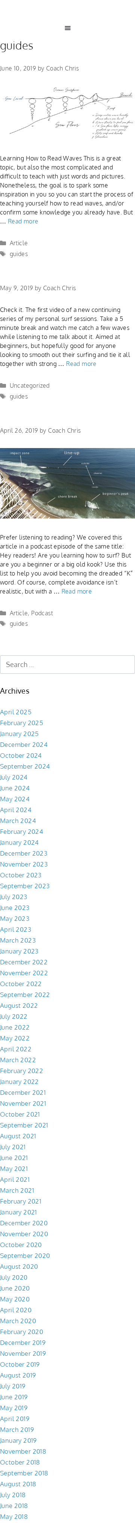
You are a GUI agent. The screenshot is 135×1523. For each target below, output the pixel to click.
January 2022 (19, 1081)
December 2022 (24, 962)
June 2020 (15, 1288)
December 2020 (24, 1223)
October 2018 (20, 1462)
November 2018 (23, 1451)
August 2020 (19, 1266)
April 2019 (14, 1419)
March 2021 (17, 1190)
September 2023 (25, 886)
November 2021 (23, 1103)
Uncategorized (30, 385)
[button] (67, 28)
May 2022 (15, 1038)
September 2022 (25, 994)
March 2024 (18, 820)
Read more (23, 221)
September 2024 (25, 766)
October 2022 (21, 984)
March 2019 (17, 1429)
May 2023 (14, 918)
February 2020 (21, 1332)
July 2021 (13, 1147)
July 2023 (13, 897)
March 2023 (18, 940)
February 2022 (21, 1071)
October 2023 (21, 875)
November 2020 (24, 1234)
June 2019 (14, 1397)
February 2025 (21, 723)
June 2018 (14, 1506)
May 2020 (15, 1299)
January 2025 (19, 734)
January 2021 (18, 1212)
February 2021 (20, 1201)
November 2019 (23, 1353)
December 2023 (23, 853)
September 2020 (25, 1255)
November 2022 (24, 973)
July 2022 (14, 1016)
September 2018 (24, 1473)
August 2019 (18, 1375)
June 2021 (14, 1158)
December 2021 (23, 1092)
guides (19, 254)
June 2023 (15, 907)
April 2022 (16, 1049)
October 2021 (20, 1114)
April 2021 (15, 1179)
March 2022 (18, 1060)
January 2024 (19, 842)
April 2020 (16, 1310)
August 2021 (18, 1136)
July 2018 (13, 1495)
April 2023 (15, 929)
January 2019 (18, 1440)
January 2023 (19, 951)
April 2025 (16, 712)
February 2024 (21, 831)
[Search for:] (67, 665)
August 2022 (19, 1005)
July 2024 (14, 777)
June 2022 (15, 1027)
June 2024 (15, 788)
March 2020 (18, 1321)
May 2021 (14, 1168)
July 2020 (14, 1277)
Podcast (42, 613)
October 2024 (21, 755)
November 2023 (24, 864)
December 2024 (24, 744)
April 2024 (16, 810)
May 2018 (14, 1516)
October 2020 (21, 1245)
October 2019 (20, 1364)
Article (19, 243)
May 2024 (15, 799)
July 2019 (13, 1386)
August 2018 (18, 1484)
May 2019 (13, 1408)
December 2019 (22, 1342)
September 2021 (24, 1125)
